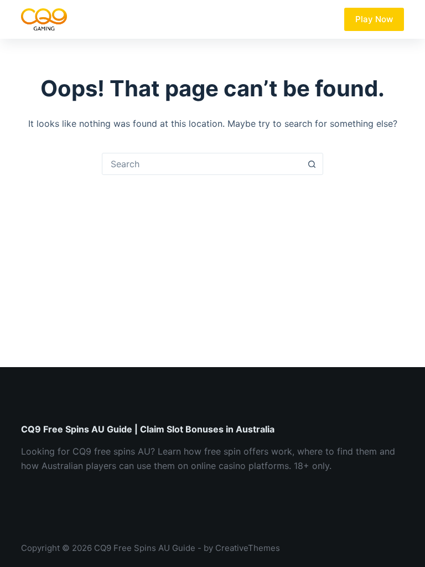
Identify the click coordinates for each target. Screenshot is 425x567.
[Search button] (311, 164)
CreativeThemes (247, 548)
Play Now (374, 19)
